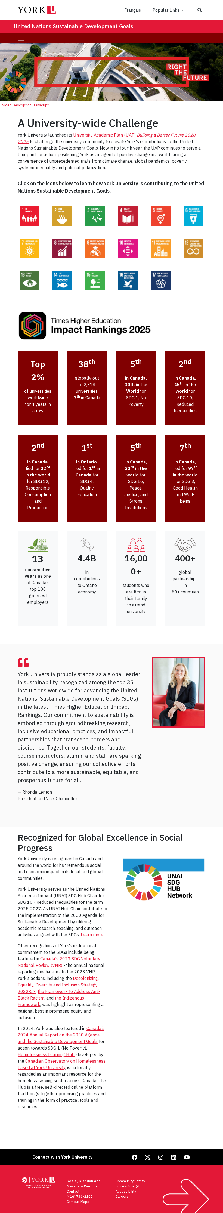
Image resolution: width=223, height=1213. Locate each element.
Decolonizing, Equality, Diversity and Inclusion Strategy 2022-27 (58, 985)
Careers (122, 1196)
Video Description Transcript (25, 105)
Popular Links (167, 10)
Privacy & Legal (127, 1186)
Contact (73, 1191)
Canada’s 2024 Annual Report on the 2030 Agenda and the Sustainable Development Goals (61, 1035)
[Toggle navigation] (21, 38)
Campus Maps (78, 1201)
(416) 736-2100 (80, 1196)
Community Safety (130, 1181)
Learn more (92, 934)
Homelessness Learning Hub (46, 1054)
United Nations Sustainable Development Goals (73, 26)
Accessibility (126, 1191)
